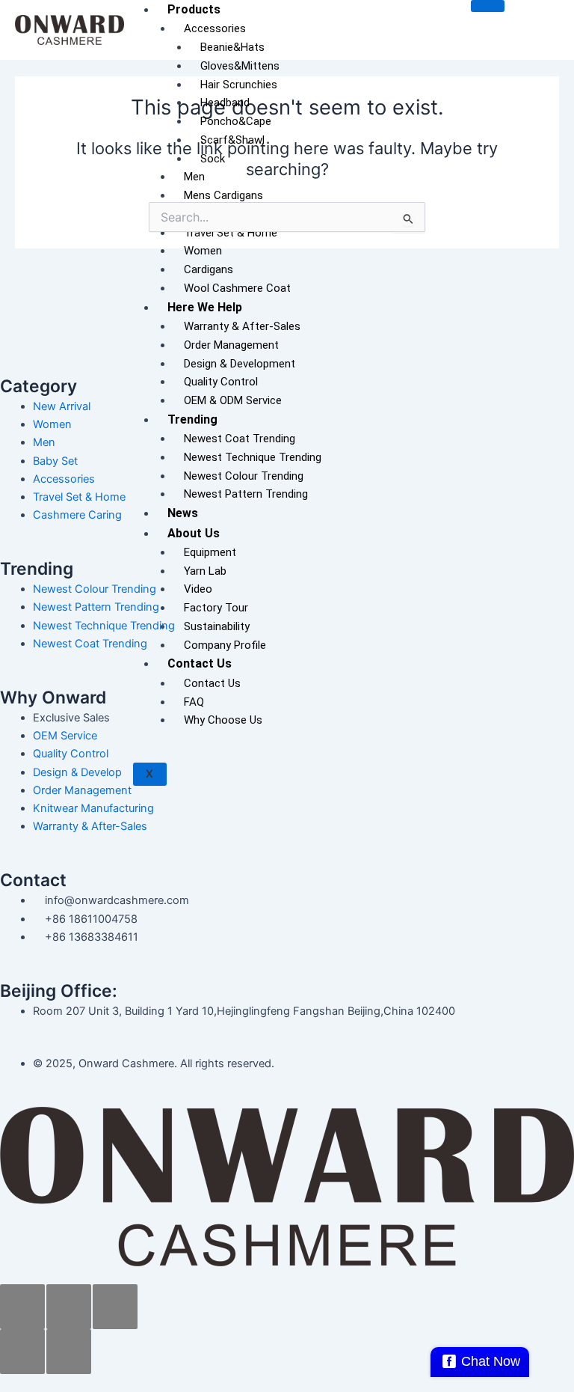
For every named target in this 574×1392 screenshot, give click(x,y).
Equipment (210, 552)
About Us (193, 533)
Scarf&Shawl (232, 140)
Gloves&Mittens (240, 66)
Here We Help (204, 307)
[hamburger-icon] (487, 6)
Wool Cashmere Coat (237, 288)
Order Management (231, 345)
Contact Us (199, 663)
